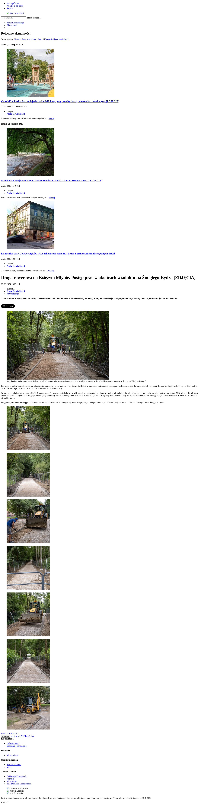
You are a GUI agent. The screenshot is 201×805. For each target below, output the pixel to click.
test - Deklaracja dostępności (19, 784)
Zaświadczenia (13, 743)
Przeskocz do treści (15, 6)
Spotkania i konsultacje (17, 746)
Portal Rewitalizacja (15, 23)
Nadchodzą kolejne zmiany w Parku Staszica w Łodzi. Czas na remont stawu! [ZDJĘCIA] (51, 180)
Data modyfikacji (61, 39)
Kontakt (10, 779)
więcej (51, 118)
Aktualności (12, 25)
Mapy (9, 767)
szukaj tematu (33, 18)
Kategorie (48, 39)
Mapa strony (12, 781)
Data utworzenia (29, 39)
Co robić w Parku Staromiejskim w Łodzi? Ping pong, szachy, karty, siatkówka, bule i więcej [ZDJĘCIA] (60, 101)
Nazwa (17, 39)
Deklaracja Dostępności (17, 776)
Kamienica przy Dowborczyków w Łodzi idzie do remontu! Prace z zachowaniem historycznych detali (58, 253)
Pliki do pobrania (14, 764)
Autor (40, 39)
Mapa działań (12, 755)
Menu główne (13, 3)
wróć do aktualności (9, 733)
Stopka (10, 8)
